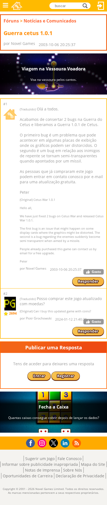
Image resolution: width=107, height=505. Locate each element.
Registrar (65, 375)
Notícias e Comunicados (50, 21)
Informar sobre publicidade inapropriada (40, 464)
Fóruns (11, 21)
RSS (77, 443)
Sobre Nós (72, 470)
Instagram (42, 442)
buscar (87, 5)
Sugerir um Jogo (40, 458)
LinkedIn (66, 443)
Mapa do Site (93, 464)
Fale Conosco (69, 458)
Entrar (100, 6)
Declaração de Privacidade (80, 475)
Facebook (32, 442)
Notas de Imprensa (42, 470)
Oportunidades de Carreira (28, 475)
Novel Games (16, 6)
